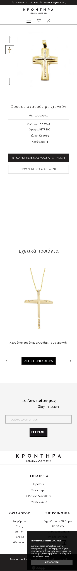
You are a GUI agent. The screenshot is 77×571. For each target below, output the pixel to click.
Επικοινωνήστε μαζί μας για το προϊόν (38, 157)
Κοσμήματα (19, 521)
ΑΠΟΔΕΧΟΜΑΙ (52, 562)
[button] (10, 360)
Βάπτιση (19, 531)
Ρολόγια (19, 536)
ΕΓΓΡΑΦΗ (38, 432)
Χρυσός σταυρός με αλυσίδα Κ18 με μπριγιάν (38, 342)
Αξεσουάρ (19, 541)
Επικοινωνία (38, 502)
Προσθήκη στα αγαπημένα (39, 169)
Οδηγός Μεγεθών (38, 496)
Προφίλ (38, 484)
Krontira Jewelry (38, 11)
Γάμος (19, 526)
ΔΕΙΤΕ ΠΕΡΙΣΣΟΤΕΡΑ (38, 360)
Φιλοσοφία (39, 490)
